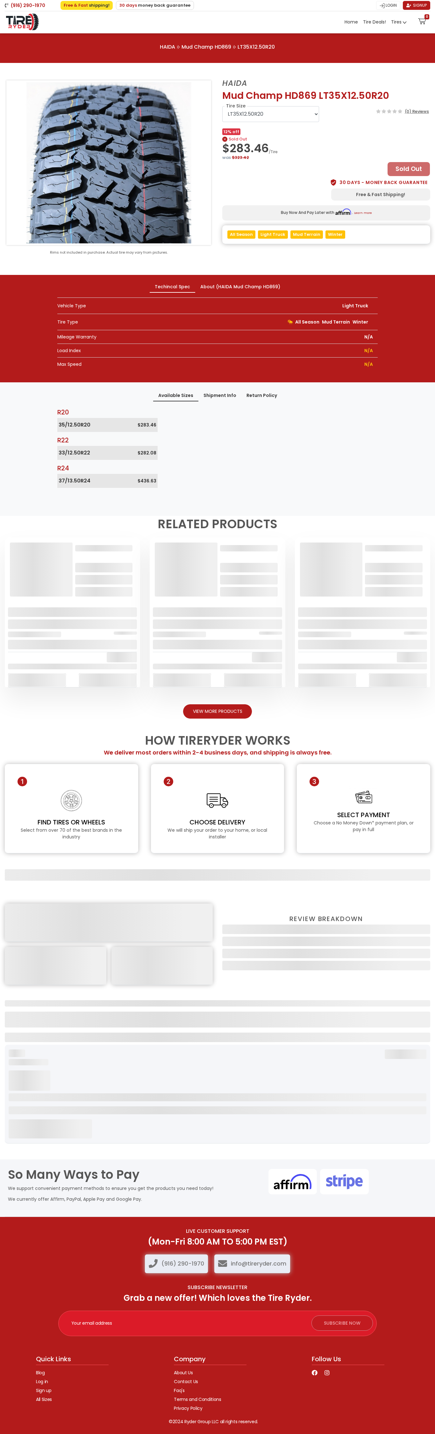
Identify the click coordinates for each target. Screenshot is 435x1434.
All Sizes (44, 1399)
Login (391, 5)
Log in (42, 1381)
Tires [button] (397, 22)
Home (351, 22)
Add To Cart (37, 680)
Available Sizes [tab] (175, 395)
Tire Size (236, 106)
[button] (422, 20)
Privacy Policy (188, 1408)
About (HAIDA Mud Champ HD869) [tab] (240, 286)
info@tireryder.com (258, 1263)
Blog (40, 1372)
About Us (183, 1372)
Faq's (179, 1390)
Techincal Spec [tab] (172, 286)
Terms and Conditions (197, 1399)
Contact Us (186, 1381)
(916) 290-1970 (182, 1263)
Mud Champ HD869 (206, 47)
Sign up (44, 1390)
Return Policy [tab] (261, 395)
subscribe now (342, 1323)
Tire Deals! (374, 22)
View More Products (217, 711)
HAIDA (167, 47)
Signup (419, 5)
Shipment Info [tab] (219, 395)
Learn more (363, 213)
